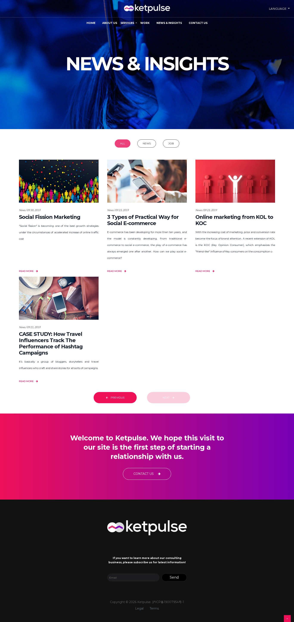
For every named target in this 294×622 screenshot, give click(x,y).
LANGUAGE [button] (278, 8)
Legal (139, 608)
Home (91, 23)
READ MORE (26, 271)
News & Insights (169, 23)
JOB (171, 143)
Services (127, 23)
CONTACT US (144, 474)
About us (109, 23)
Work (145, 23)
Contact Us (198, 23)
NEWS (147, 143)
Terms (154, 608)
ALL (122, 143)
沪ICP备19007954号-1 (168, 602)
